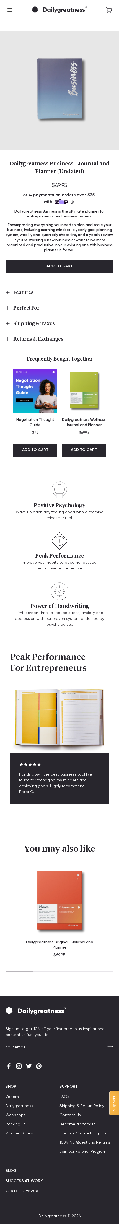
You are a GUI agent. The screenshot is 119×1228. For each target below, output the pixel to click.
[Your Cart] (109, 10)
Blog (11, 1171)
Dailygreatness (19, 1106)
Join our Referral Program (83, 1152)
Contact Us (70, 1115)
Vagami (13, 1097)
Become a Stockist (77, 1124)
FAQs (64, 1097)
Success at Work (24, 1181)
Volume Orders (19, 1133)
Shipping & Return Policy (82, 1106)
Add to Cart (35, 450)
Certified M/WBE (22, 1191)
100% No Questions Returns (85, 1142)
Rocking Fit (16, 1124)
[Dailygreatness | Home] (59, 10)
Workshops (15, 1115)
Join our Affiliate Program (83, 1133)
